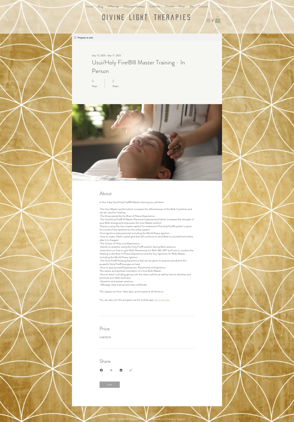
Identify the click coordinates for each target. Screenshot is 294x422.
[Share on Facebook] (101, 370)
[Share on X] (111, 370)
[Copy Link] (131, 370)
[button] (217, 19)
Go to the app (162, 299)
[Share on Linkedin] (121, 370)
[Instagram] (208, 20)
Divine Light (128, 17)
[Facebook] (213, 20)
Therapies (173, 17)
